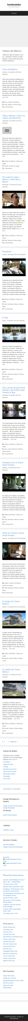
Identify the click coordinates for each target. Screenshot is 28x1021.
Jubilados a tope (8, 830)
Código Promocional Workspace (13, 847)
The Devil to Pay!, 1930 (10, 884)
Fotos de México (10, 69)
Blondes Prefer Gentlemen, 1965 (13, 886)
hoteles (6, 583)
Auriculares (6, 762)
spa (8, 376)
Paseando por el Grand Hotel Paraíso (12, 463)
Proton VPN (6, 778)
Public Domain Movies (10, 815)
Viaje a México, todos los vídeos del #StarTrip (13, 116)
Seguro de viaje (8, 764)
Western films (7, 960)
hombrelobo (14, 4)
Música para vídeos (9, 774)
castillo (6, 728)
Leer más (5, 97)
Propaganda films (8, 951)
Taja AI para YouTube (9, 771)
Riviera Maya (17, 104)
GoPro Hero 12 (13, 759)
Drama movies (7, 939)
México (10, 104)
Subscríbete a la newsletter (11, 789)
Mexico (6, 166)
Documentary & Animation (11, 937)
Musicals (6, 949)
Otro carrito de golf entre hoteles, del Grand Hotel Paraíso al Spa (13, 390)
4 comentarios (8, 524)
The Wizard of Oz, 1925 (10, 913)
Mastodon (6, 857)
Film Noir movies (8, 944)
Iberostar (11, 304)
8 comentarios (8, 593)
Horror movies (7, 946)
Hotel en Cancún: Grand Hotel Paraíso (13, 534)
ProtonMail (6, 776)
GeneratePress (14, 1018)
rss (14, 927)
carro (5, 449)
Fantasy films (7, 941)
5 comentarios (8, 379)
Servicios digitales (8, 844)
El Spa (5, 317)
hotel (5, 240)
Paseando (6, 251)
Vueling (5, 766)
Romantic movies (8, 953)
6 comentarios (8, 107)
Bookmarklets (7, 987)
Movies (20, 875)
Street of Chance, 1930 (10, 898)
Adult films (6, 929)
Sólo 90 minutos (8, 983)
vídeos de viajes (14, 166)
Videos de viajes (7, 585)
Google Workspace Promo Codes (13, 980)
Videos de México (13, 102)
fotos (5, 102)
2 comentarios (8, 243)
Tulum (4, 661)
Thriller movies (7, 958)
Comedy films (7, 934)
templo (20, 658)
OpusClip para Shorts (9, 769)
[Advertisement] (14, 30)
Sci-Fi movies (7, 956)
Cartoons (6, 932)
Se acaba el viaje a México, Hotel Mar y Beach (11, 179)
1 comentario (8, 168)
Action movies (7, 927)
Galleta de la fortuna (9, 978)
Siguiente (14, 741)
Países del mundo (8, 975)
